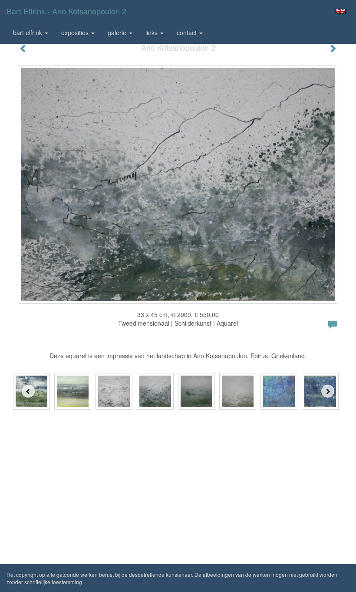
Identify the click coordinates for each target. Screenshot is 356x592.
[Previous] (28, 391)
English (341, 11)
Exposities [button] (75, 32)
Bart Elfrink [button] (28, 32)
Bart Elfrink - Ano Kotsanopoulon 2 (66, 10)
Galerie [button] (118, 32)
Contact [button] (187, 32)
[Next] (327, 391)
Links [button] (152, 32)
